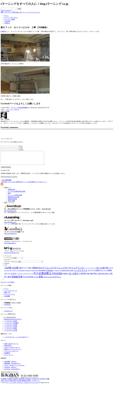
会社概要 (7, 296)
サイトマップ (8, 355)
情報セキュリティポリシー (12, 349)
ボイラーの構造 (106, 270)
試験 (35, 277)
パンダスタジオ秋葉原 (11, 323)
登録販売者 (17, 276)
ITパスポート (14, 270)
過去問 (55, 277)
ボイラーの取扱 (94, 270)
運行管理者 (50, 277)
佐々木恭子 (74, 273)
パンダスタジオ (80, 270)
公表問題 (82, 273)
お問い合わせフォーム (11, 343)
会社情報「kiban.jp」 (10, 361)
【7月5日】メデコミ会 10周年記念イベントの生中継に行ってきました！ (24, 182)
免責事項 (7, 353)
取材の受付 (7, 345)
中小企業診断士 (42, 273)
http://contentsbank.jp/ (10, 233)
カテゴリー (7, 261)
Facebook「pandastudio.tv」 (12, 369)
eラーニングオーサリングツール (69, 268)
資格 (40, 276)
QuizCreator (34, 270)
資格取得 (45, 277)
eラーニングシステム (89, 268)
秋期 (24, 277)
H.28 (109, 268)
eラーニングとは (9, 294)
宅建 (87, 273)
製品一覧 (7, 292)
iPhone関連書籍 (6, 180)
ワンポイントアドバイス (24, 273)
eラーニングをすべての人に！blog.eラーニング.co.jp (22, 382)
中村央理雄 (57, 273)
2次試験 (15, 268)
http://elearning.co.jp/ (10, 222)
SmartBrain (42, 270)
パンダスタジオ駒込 (10, 328)
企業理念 (16, 379)
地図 (47, 379)
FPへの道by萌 (102, 268)
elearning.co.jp (8, 311)
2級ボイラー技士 (25, 268)
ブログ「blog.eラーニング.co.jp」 (14, 365)
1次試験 (7, 267)
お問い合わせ (5, 380)
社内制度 (28, 379)
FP (95, 268)
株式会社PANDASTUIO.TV (13, 319)
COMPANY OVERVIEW (38, 379)
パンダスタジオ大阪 (10, 330)
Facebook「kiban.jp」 (10, 367)
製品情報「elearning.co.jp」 (12, 363)
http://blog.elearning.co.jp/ (11, 252)
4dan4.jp (36, 267)
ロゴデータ (35, 380)
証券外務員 (29, 277)
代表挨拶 (9, 379)
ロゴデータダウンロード (12, 347)
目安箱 (19, 380)
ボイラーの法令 (10, 273)
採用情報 (22, 379)
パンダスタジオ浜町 (10, 321)
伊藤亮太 (66, 273)
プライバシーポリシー (11, 351)
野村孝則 (59, 277)
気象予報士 (94, 273)
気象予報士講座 (103, 273)
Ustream (49, 270)
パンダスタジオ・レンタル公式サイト (16, 337)
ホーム (6, 288)
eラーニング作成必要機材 (19, 107)
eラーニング (47, 267)
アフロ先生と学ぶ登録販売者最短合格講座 (63, 270)
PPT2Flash (21, 270)
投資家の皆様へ (27, 380)
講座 (37, 277)
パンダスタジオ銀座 (10, 326)
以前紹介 (3, 31)
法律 (109, 273)
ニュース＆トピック (10, 290)
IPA (112, 268)
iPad (5, 270)
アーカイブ (7, 258)
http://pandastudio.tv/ (10, 243)
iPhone (7, 270)
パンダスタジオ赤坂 (10, 325)
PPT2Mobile (28, 270)
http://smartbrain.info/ (10, 211)
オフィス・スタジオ (13, 109)
